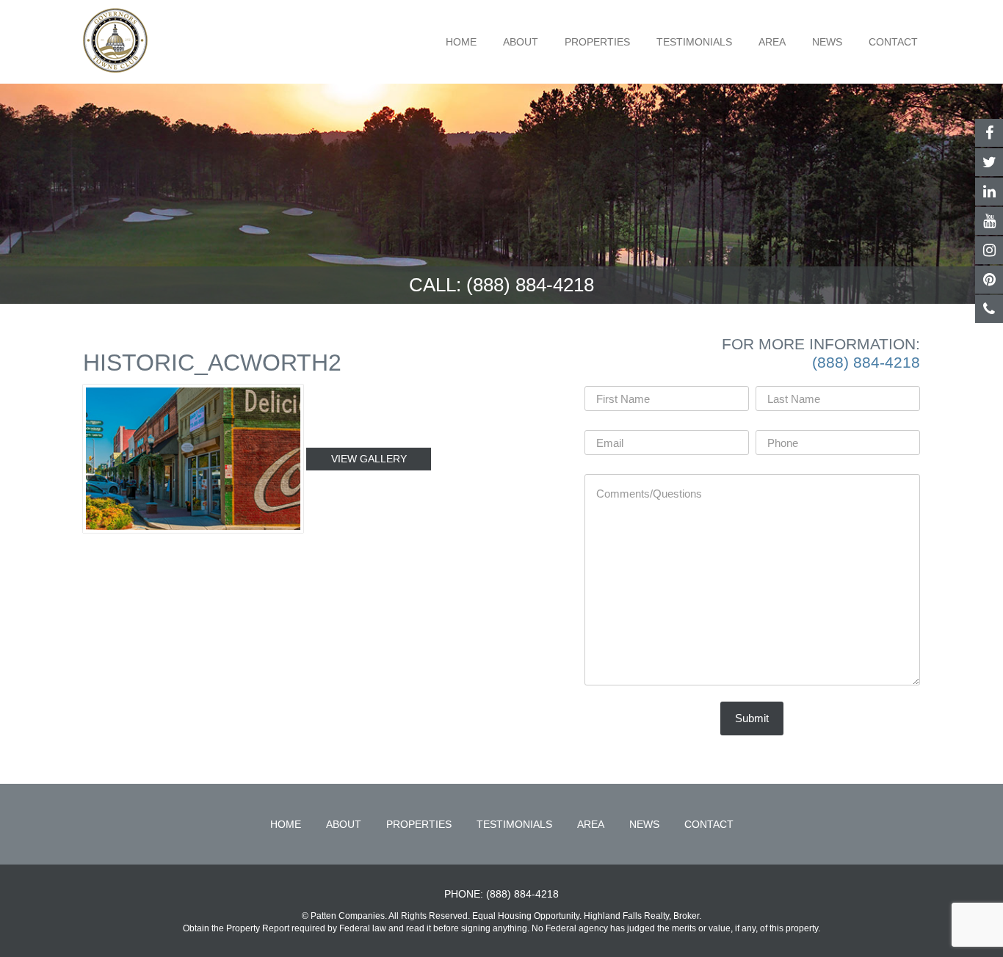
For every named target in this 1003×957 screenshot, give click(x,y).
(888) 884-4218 (530, 284)
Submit (752, 718)
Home (461, 42)
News (827, 42)
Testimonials (694, 42)
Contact (893, 42)
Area (772, 42)
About (520, 42)
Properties (597, 42)
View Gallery (369, 459)
